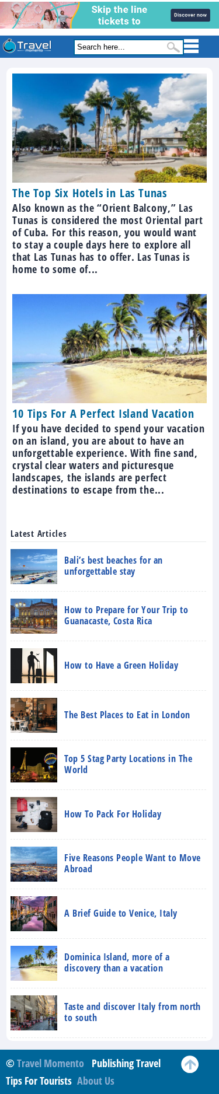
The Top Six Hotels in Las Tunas (89, 193)
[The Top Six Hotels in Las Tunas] (109, 179)
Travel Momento (50, 1063)
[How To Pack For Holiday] (86, 828)
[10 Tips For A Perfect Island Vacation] (109, 399)
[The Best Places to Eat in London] (100, 729)
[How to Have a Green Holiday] (94, 679)
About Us (95, 1081)
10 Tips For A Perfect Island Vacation (103, 413)
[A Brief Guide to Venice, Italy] (94, 927)
